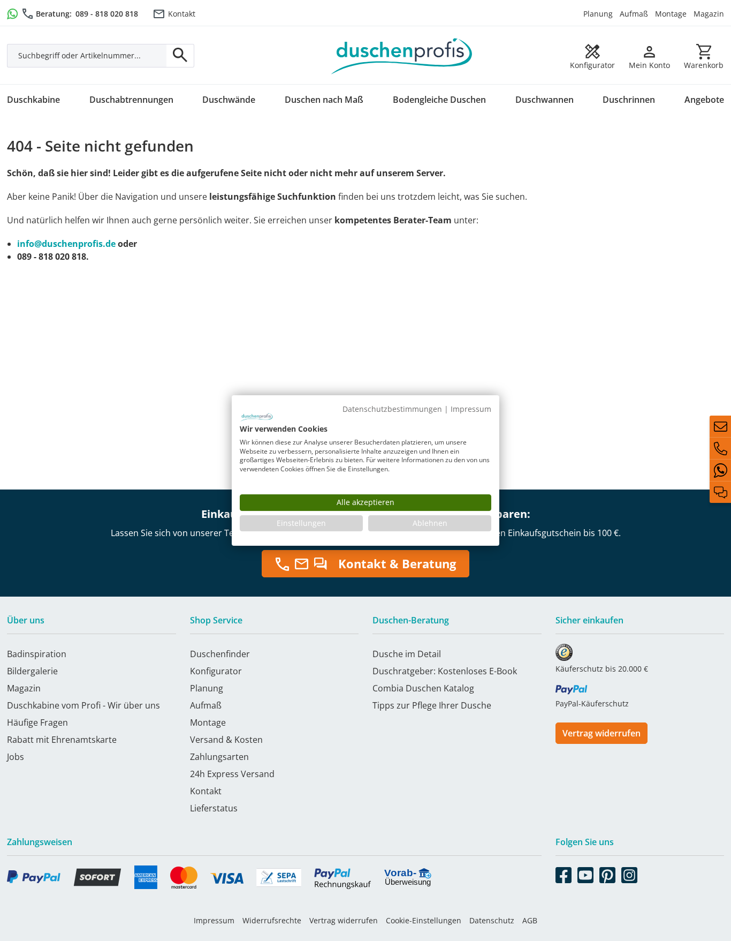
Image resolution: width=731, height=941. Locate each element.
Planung (598, 14)
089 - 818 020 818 (106, 14)
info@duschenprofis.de (66, 244)
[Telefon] (720, 448)
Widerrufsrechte (271, 920)
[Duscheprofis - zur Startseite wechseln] (401, 55)
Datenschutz (491, 920)
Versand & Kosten (226, 740)
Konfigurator (216, 671)
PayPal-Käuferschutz (592, 703)
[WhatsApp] (720, 470)
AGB (529, 920)
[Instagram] (629, 873)
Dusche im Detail (406, 654)
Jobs (15, 757)
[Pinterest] (607, 873)
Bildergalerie (32, 671)
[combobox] (87, 55)
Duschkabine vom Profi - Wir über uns (83, 705)
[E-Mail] (720, 426)
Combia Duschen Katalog (423, 688)
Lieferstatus (214, 808)
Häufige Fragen (37, 722)
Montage (671, 14)
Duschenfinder (220, 654)
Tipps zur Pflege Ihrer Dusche (431, 705)
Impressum (214, 920)
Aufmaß (634, 14)
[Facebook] (563, 873)
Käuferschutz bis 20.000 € (601, 669)
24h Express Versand (232, 774)
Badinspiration (36, 654)
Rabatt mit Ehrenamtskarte (62, 740)
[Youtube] (585, 873)
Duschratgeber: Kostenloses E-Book (444, 671)
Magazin (709, 14)
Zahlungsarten (219, 757)
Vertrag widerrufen (601, 733)
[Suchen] (180, 55)
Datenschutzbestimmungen (392, 409)
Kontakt (181, 14)
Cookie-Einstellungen (423, 920)
